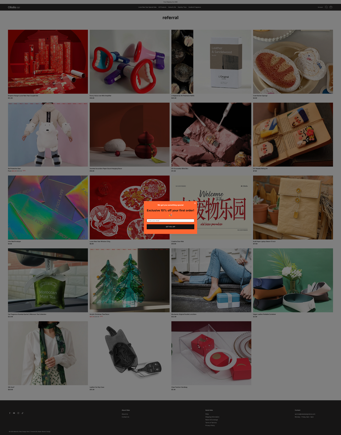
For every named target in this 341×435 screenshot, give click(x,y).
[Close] (195, 203)
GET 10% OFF (170, 227)
